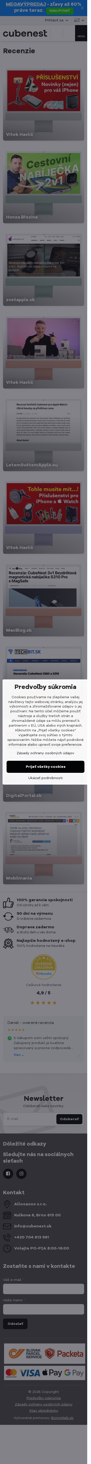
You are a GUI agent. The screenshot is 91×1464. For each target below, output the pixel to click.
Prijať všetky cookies (45, 767)
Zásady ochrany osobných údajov (45, 753)
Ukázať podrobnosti (45, 778)
